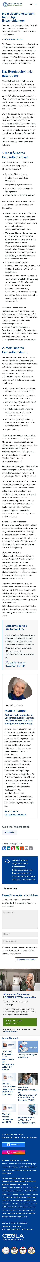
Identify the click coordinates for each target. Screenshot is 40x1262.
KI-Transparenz (27, 1229)
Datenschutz (16, 1226)
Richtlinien (16, 879)
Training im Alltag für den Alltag (27, 1056)
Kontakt (13, 1223)
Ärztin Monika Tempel (14, 39)
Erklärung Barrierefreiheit (11, 1229)
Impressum (6, 1226)
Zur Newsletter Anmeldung (14, 1022)
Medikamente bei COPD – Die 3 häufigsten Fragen (26, 1120)
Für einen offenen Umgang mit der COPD (7, 1118)
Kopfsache (10, 832)
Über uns (5, 1223)
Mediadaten (23, 1223)
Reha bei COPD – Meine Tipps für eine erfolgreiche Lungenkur (9, 1088)
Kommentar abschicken (26, 959)
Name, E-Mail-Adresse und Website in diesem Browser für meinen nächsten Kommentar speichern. (19, 950)
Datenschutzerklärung (10, 1031)
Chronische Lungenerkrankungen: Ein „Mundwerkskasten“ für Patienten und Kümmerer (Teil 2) (28, 1093)
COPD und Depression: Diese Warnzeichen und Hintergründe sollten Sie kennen (8, 1060)
